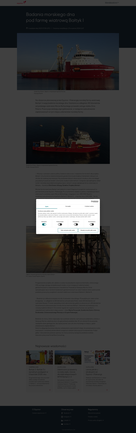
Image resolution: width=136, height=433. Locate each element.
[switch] (60, 224)
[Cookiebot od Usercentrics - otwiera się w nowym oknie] (92, 202)
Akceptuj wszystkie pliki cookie (88, 230)
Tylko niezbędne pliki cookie (68, 230)
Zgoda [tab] (46, 206)
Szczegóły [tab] (68, 206)
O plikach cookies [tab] (89, 206)
